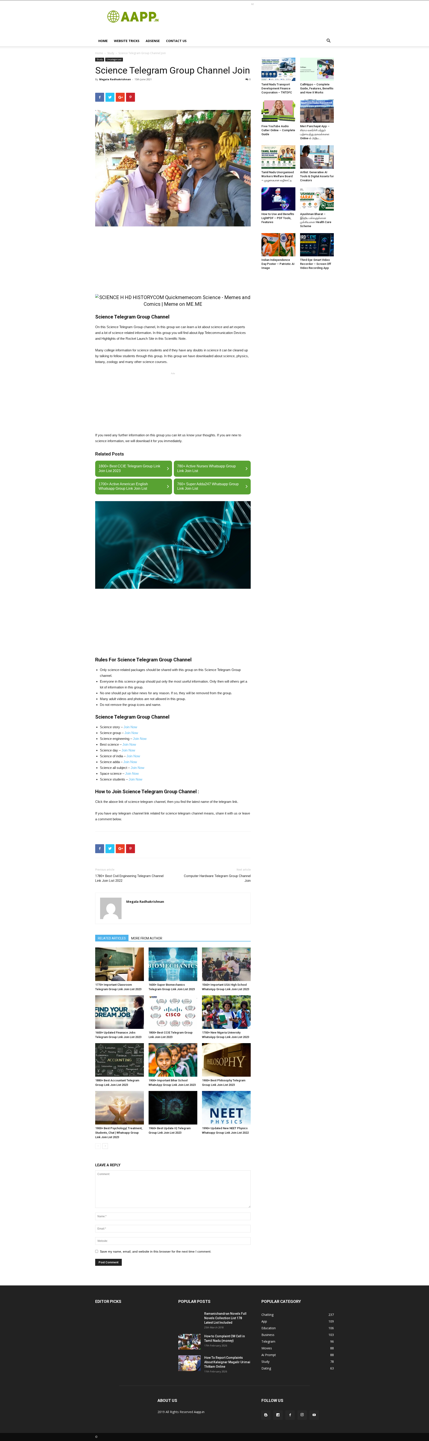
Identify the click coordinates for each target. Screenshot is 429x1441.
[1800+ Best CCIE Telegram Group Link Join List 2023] (173, 1012)
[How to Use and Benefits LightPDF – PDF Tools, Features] (278, 199)
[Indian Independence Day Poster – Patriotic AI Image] (278, 244)
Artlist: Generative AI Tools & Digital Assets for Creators (317, 176)
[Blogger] (265, 1415)
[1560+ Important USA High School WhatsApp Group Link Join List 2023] (226, 964)
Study (110, 53)
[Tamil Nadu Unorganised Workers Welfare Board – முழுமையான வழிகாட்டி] (278, 157)
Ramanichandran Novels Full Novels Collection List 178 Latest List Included (225, 1318)
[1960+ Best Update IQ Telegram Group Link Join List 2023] (173, 1108)
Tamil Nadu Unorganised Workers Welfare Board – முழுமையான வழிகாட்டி (277, 176)
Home (103, 41)
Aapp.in (199, 1412)
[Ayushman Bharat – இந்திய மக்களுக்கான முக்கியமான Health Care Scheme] (317, 199)
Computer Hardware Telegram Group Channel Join (217, 878)
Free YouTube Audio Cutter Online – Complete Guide (278, 130)
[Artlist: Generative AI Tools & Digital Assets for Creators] (317, 157)
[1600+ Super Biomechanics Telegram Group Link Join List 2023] (173, 964)
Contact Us (176, 41)
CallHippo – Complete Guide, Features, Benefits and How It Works (316, 88)
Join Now (130, 727)
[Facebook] (290, 1415)
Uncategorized (114, 59)
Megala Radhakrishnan (115, 79)
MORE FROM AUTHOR (146, 938)
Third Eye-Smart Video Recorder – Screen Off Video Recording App (315, 264)
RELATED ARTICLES (112, 938)
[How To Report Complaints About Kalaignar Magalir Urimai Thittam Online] (189, 1363)
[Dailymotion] (277, 1415)
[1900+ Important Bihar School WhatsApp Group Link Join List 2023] (173, 1060)
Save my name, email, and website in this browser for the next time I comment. (155, 1251)
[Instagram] (302, 1415)
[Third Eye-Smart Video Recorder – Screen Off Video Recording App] (317, 244)
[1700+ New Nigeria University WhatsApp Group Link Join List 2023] (226, 1012)
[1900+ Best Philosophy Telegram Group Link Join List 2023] (226, 1060)
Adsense (153, 41)
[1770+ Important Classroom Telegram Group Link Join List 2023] (119, 964)
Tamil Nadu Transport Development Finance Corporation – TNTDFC (276, 88)
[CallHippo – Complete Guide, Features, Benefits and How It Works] (317, 69)
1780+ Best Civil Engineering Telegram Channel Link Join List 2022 (129, 878)
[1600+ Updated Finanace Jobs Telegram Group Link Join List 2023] (119, 1012)
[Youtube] (314, 1415)
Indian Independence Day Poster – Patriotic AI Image (277, 264)
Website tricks (126, 41)
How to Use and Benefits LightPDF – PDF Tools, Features (277, 218)
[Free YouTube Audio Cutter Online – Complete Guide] (278, 111)
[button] (328, 41)
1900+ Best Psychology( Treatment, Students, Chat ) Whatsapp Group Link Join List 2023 (118, 1133)
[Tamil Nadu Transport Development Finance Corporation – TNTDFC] (278, 69)
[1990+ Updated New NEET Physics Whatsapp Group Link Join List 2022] (226, 1108)
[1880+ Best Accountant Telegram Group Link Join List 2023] (119, 1060)
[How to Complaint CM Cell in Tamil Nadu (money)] (189, 1342)
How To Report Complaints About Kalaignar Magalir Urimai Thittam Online (227, 1362)
